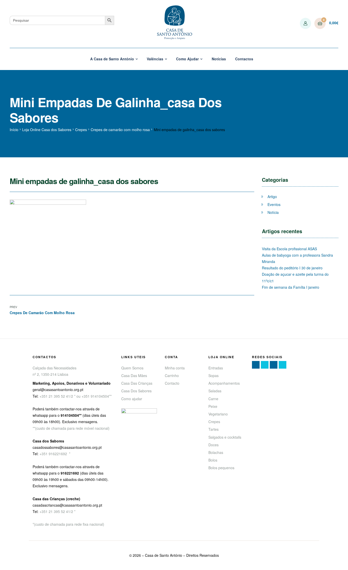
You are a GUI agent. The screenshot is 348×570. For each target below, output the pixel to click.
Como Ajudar (187, 58)
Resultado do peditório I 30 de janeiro (292, 267)
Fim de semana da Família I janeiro (290, 287)
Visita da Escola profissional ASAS (289, 248)
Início (14, 129)
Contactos (244, 58)
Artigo (272, 196)
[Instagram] (273, 365)
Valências (155, 58)
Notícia (273, 212)
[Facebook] (256, 365)
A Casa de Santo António (112, 58)
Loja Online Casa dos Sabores (46, 129)
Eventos (273, 204)
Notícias (219, 58)
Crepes (81, 129)
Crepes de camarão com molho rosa (120, 129)
